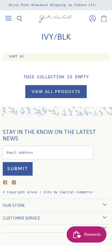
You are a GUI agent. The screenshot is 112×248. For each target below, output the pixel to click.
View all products (56, 91)
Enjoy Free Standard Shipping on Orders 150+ (53, 5)
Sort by (16, 57)
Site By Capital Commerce (67, 192)
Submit (17, 168)
